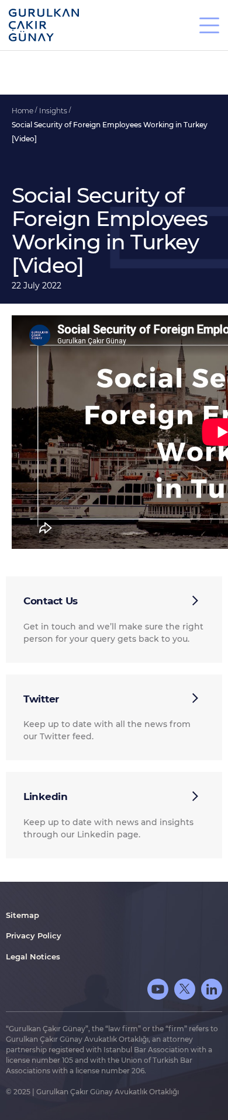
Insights (54, 110)
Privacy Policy (33, 935)
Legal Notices (33, 956)
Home (23, 110)
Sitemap (22, 915)
